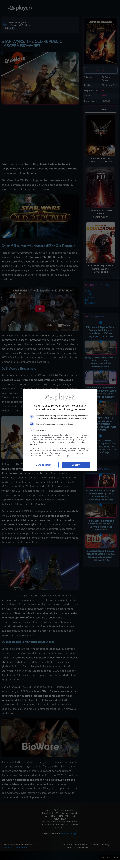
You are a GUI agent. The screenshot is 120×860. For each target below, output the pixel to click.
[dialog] (60, 430)
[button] (60, 430)
